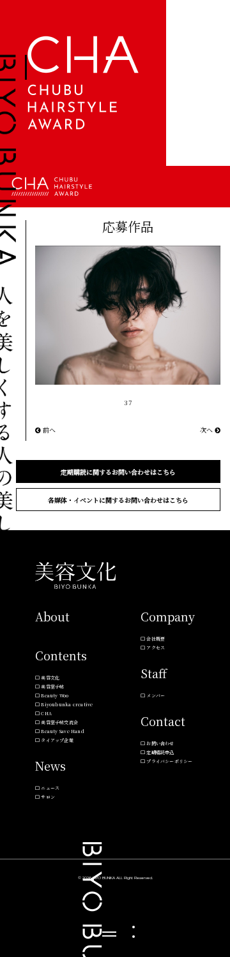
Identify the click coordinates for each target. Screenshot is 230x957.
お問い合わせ (160, 743)
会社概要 (155, 638)
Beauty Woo (54, 695)
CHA (46, 713)
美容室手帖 (52, 686)
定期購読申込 (160, 752)
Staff (154, 673)
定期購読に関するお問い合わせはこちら (118, 472)
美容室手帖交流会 (59, 722)
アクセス (155, 647)
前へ (48, 429)
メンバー (155, 695)
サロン (48, 797)
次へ (207, 429)
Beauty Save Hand (62, 731)
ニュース (50, 788)
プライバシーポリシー (169, 761)
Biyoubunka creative (67, 704)
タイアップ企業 (57, 740)
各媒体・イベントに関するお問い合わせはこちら (118, 500)
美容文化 (50, 677)
